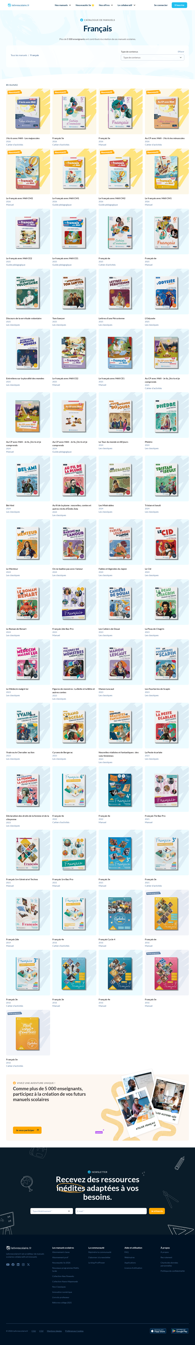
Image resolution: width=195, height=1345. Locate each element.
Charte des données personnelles (169, 1264)
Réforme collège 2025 (62, 1302)
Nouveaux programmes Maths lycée (65, 1269)
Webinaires (129, 1257)
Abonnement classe (61, 1252)
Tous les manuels (19, 55)
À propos (165, 1252)
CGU (34, 1331)
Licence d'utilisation (133, 1268)
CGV (41, 1331)
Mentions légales (54, 1331)
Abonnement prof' (60, 1257)
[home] (18, 5)
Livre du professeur (60, 1297)
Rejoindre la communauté (99, 1252)
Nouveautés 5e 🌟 (85, 5)
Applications (130, 1262)
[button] (62, 5)
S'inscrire (179, 5)
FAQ (126, 1252)
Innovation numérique (62, 1292)
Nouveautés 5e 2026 (61, 1262)
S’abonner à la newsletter (99, 1257)
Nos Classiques (59, 1287)
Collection (63, 1276)
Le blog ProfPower (96, 1262)
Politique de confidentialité (173, 1271)
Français (34, 55)
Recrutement (166, 1257)
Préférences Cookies (74, 1331)
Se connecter (161, 5)
